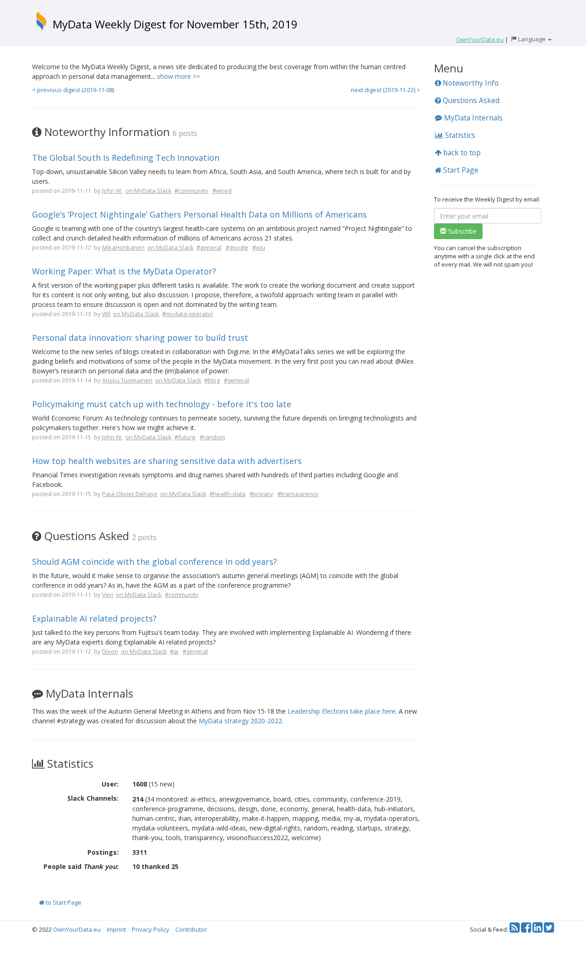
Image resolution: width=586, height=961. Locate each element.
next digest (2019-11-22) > (385, 90)
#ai (174, 651)
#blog (212, 380)
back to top (461, 152)
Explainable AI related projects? (94, 618)
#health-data (227, 494)
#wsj (258, 247)
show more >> (178, 76)
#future (184, 437)
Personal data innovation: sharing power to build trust (140, 337)
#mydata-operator (187, 314)
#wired (222, 190)
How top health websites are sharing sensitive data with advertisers (167, 460)
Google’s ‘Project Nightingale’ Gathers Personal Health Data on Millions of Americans (199, 214)
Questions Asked (470, 100)
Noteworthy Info (470, 83)
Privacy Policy (150, 929)
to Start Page (62, 902)
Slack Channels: (93, 798)
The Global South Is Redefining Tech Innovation (125, 157)
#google (237, 247)
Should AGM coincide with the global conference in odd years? (154, 561)
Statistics (459, 135)
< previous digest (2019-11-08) (73, 90)
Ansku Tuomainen (127, 380)
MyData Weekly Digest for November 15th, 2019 (175, 24)
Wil (106, 314)
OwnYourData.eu (77, 929)
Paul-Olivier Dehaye (129, 494)
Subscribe (461, 231)
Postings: (103, 852)
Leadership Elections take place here (342, 711)
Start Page (459, 170)
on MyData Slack (148, 190)
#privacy (261, 494)
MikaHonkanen (123, 247)
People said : (81, 866)
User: (110, 784)
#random (212, 437)
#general (209, 247)
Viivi (107, 594)
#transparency (298, 494)
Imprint (116, 929)
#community (191, 190)
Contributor (191, 929)
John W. (112, 190)
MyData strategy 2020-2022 (240, 720)
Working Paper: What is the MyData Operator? (124, 271)
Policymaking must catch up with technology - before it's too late (161, 404)
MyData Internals (472, 118)
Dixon (110, 651)
